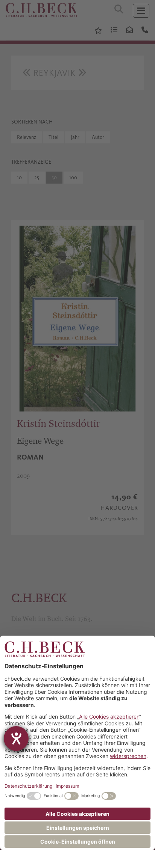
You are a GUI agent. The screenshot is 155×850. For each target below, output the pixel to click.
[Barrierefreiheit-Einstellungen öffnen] (16, 738)
